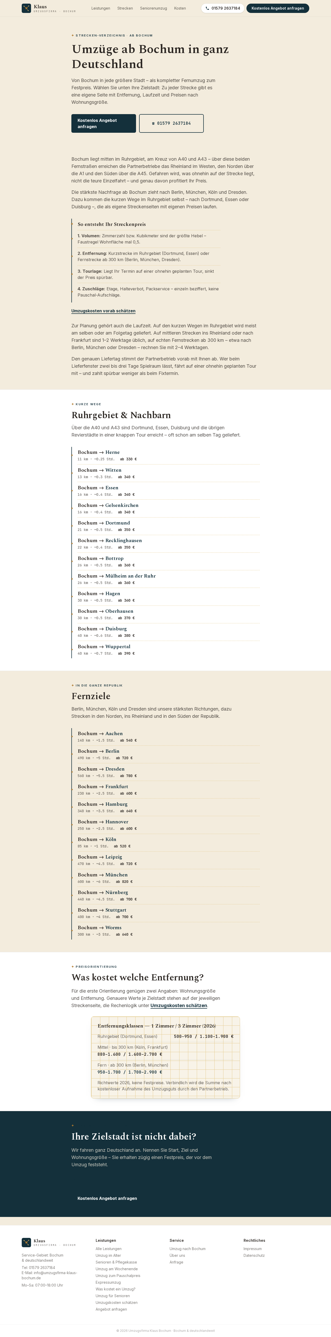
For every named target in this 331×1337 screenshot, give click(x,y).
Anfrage (176, 1262)
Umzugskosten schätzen (179, 1005)
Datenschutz (254, 1255)
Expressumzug (108, 1282)
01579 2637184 (226, 8)
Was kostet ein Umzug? (116, 1289)
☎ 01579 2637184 (171, 123)
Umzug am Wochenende (117, 1269)
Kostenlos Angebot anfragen (97, 123)
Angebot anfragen (111, 1309)
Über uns (177, 1255)
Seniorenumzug (153, 8)
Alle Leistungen (109, 1248)
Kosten (180, 8)
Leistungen (101, 8)
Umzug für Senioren (113, 1296)
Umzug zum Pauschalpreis (118, 1275)
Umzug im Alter (108, 1255)
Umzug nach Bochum (188, 1248)
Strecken (125, 8)
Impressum (253, 1248)
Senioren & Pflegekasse (116, 1262)
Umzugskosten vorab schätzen (103, 310)
